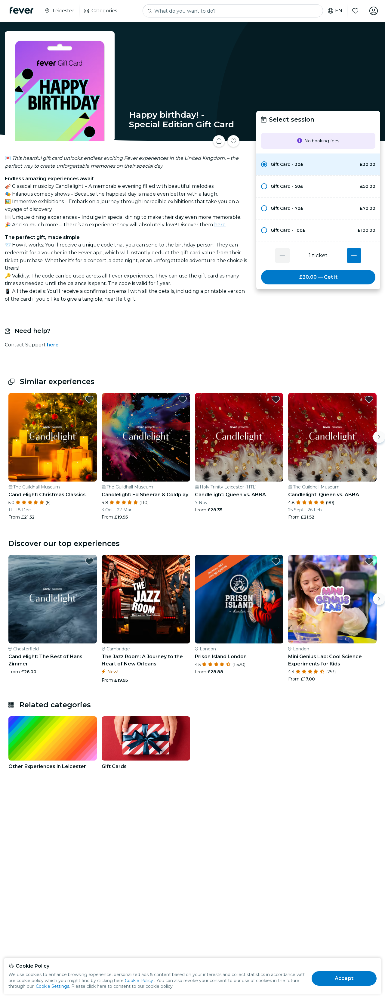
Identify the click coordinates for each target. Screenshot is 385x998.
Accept (344, 978)
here (220, 225)
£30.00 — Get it (318, 277)
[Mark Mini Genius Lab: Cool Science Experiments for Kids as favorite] (369, 561)
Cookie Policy (139, 980)
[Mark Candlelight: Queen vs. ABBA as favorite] (276, 399)
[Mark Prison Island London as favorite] (276, 561)
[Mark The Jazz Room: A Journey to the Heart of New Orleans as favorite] (182, 561)
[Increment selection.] (354, 255)
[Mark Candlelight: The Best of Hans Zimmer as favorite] (89, 561)
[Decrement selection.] (282, 255)
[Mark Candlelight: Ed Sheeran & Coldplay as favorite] (182, 399)
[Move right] (379, 437)
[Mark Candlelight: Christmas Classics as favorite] (89, 399)
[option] (318, 164)
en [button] (338, 11)
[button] (318, 164)
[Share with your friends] (219, 141)
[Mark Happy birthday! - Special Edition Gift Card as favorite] (233, 141)
